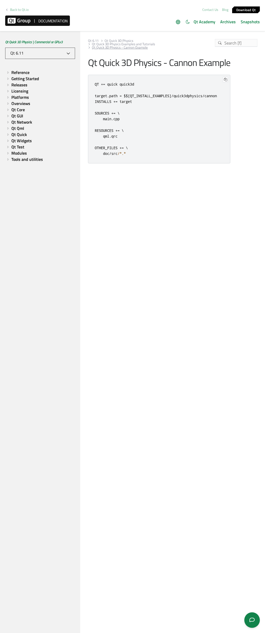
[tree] (40, 115)
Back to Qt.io (19, 9)
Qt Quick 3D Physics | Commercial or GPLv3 (34, 41)
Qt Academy (204, 22)
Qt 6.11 (93, 40)
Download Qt (246, 9)
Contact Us (210, 9)
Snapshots (250, 22)
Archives (228, 22)
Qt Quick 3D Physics (119, 40)
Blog (225, 9)
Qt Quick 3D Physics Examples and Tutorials (123, 44)
